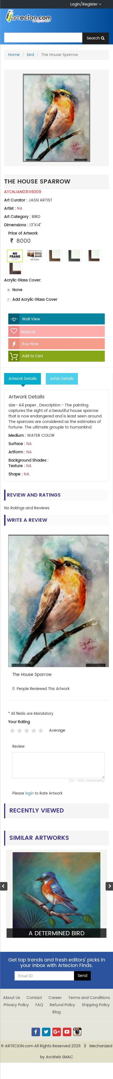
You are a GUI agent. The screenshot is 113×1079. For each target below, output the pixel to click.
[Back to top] (103, 1060)
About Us (11, 998)
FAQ (39, 1005)
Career (55, 998)
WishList (27, 332)
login (29, 793)
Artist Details (62, 378)
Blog (56, 1012)
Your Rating (19, 722)
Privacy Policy (16, 1005)
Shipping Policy (96, 1005)
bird (30, 55)
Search (94, 38)
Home (14, 55)
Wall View (30, 319)
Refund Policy (62, 1005)
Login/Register (84, 4)
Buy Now (29, 344)
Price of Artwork (23, 233)
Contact (34, 998)
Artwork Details (22, 378)
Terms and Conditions (89, 998)
